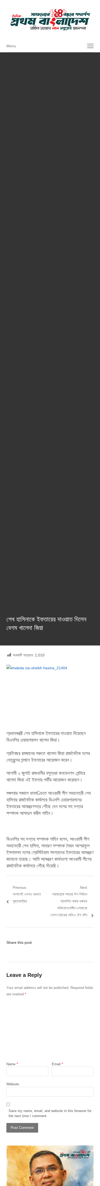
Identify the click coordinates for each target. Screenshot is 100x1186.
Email (57, 1064)
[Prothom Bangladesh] (50, 19)
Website (12, 1084)
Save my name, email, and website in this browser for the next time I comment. (50, 1113)
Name (12, 1064)
